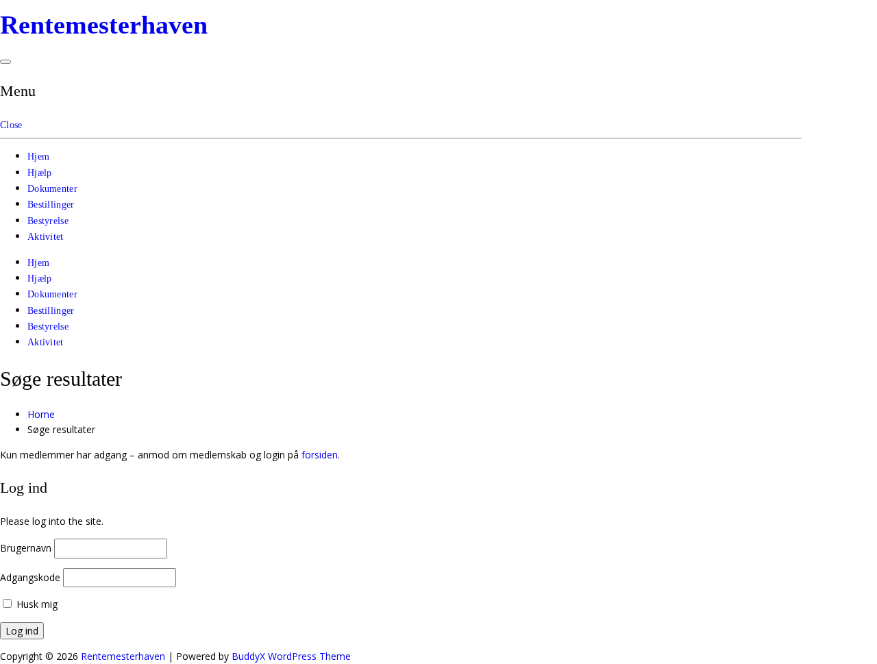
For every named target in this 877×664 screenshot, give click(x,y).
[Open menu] (5, 62)
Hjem (38, 156)
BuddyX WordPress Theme (291, 656)
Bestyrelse (48, 221)
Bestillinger (50, 204)
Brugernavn (25, 547)
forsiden (319, 454)
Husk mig (36, 604)
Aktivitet (45, 237)
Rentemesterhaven (104, 24)
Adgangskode (30, 577)
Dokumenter (52, 189)
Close (11, 125)
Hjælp (39, 173)
